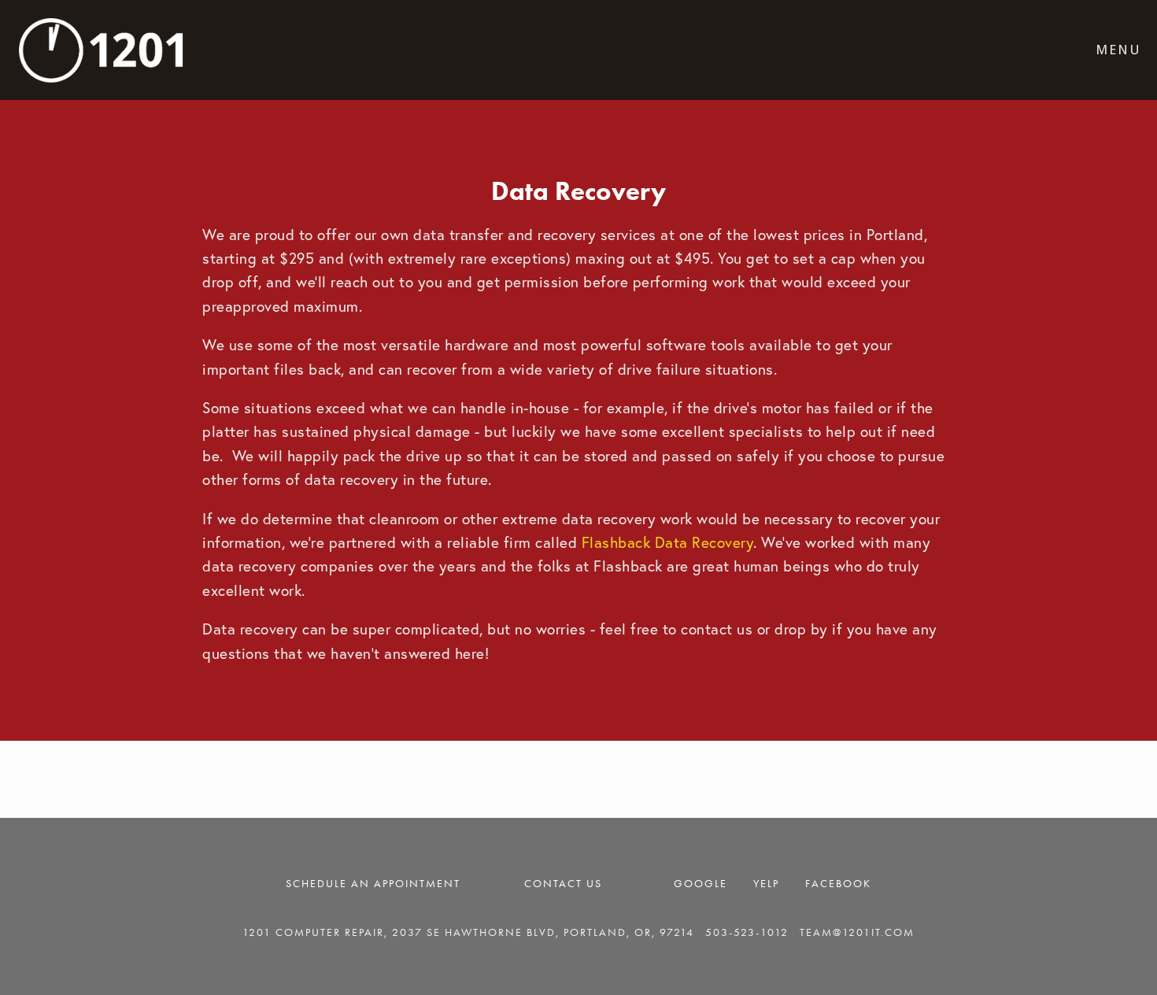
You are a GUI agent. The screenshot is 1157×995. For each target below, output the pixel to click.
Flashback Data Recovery (668, 542)
